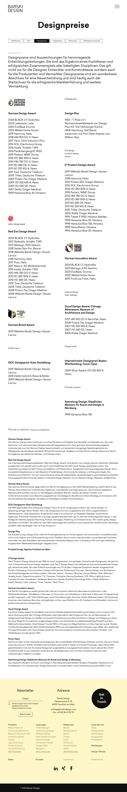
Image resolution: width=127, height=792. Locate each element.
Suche (61, 7)
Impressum (69, 760)
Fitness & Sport (15, 746)
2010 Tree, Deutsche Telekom (25, 283)
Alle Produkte (14, 752)
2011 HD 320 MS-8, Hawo (79, 206)
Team (29, 41)
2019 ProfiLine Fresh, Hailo (80, 279)
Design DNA (42, 746)
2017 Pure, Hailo (17, 262)
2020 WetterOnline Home (23, 130)
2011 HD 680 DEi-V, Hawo (23, 165)
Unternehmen (97, 725)
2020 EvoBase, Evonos (21, 127)
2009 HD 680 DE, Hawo (22, 186)
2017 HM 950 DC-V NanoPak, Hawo (85, 319)
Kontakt (39, 760)
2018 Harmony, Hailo (20, 259)
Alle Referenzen (71, 752)
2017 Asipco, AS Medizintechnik (27, 266)
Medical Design (43, 734)
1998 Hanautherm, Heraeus (80, 227)
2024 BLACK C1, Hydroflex (23, 120)
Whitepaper (96, 746)
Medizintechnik (15, 728)
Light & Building (15, 743)
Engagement (57, 41)
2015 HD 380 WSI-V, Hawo (23, 158)
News (10, 760)
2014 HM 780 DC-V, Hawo (23, 162)
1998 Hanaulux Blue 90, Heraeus (83, 220)
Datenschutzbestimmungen (22, 708)
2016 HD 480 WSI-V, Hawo (80, 189)
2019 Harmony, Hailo (20, 134)
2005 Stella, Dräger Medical (81, 333)
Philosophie (72, 41)
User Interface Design (46, 737)
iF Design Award (16, 559)
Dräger (67, 737)
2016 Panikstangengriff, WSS (25, 151)
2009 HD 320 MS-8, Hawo (23, 182)
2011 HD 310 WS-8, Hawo (22, 169)
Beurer (66, 728)
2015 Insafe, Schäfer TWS (23, 269)
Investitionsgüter (16, 737)
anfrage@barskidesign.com (63, 710)
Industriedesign (43, 740)
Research (40, 749)
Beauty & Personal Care (19, 734)
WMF (66, 749)
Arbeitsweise (15, 41)
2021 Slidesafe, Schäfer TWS (25, 242)
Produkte (12, 725)
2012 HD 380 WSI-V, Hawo (80, 199)
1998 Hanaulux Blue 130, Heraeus (84, 224)
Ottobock (68, 743)
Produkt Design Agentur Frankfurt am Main (29, 550)
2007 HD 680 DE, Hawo (78, 330)
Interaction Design (44, 743)
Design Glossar (98, 752)
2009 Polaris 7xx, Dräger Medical (27, 179)
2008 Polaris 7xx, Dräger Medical (27, 290)
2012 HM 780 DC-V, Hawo (23, 273)
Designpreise (42, 41)
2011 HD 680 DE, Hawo (78, 203)
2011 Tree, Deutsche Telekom (25, 172)
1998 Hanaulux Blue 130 (78, 415)
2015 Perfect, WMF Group (23, 155)
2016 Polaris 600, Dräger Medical (84, 182)
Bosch (66, 734)
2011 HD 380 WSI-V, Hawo (23, 276)
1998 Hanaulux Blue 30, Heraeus (27, 193)
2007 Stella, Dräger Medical (24, 189)
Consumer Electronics (18, 731)
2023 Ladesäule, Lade (21, 123)
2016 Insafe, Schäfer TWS (23, 148)
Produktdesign (42, 728)
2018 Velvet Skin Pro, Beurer (24, 249)
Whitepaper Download (91, 41)
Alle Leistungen (43, 752)
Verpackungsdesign (45, 731)
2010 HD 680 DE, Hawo (21, 280)
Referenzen (69, 725)
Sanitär (11, 740)
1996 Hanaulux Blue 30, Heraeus (83, 231)
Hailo (66, 740)
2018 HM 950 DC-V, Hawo (23, 137)
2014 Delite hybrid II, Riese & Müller (28, 376)
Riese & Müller (70, 746)
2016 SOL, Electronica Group (25, 144)
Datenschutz (97, 760)
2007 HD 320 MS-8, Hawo (80, 326)
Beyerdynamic (70, 731)
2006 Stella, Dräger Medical (81, 213)
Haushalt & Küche (16, 749)
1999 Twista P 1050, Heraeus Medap (86, 217)
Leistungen (41, 725)
